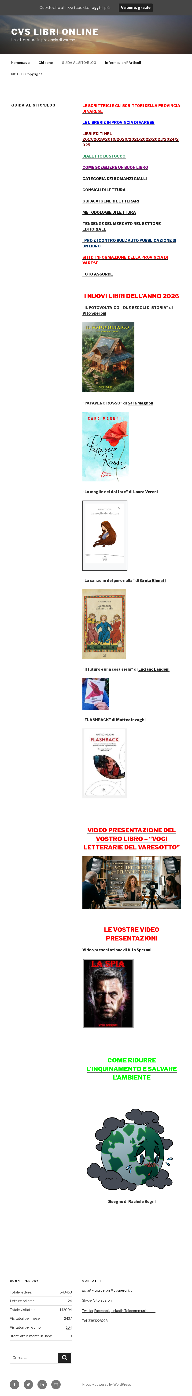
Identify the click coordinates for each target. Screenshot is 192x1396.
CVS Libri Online (55, 32)
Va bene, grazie (136, 7)
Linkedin (117, 1311)
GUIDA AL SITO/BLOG (79, 63)
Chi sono (46, 63)
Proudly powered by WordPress (106, 1384)
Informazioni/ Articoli (123, 63)
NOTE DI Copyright (26, 74)
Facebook (102, 1311)
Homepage (20, 63)
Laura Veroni (145, 492)
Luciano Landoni (154, 669)
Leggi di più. (99, 7)
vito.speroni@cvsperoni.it (112, 1290)
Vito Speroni (94, 313)
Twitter (87, 1311)
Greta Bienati (153, 580)
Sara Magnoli (140, 403)
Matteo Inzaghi (131, 720)
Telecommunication (139, 1311)
